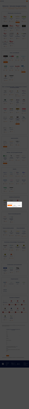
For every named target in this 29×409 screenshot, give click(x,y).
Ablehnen (14, 205)
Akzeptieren (10, 205)
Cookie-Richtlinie (13, 206)
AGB (15, 206)
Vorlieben (19, 205)
